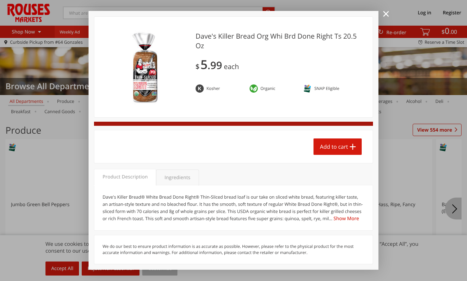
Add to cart (334, 146)
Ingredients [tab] (177, 177)
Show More (346, 218)
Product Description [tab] (125, 177)
